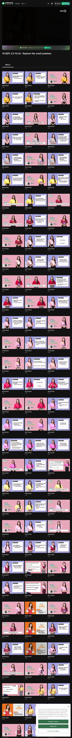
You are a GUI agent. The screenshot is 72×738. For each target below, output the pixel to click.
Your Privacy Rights (53, 731)
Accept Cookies (53, 721)
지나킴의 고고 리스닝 (11, 53)
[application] (36, 26)
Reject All (53, 726)
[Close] (68, 706)
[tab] (7, 64)
